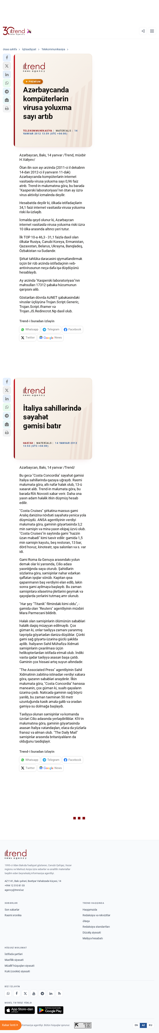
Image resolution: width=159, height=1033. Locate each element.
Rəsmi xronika (13, 915)
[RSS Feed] (59, 993)
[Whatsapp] (8, 993)
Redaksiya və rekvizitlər (96, 915)
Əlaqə (86, 921)
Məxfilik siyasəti (14, 959)
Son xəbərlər (12, 909)
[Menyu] (152, 31)
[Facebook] (16, 993)
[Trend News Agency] (15, 854)
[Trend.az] (17, 31)
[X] (25, 993)
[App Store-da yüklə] (20, 1010)
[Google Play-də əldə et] (50, 1010)
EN (136, 1025)
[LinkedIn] (50, 993)
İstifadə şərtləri (13, 954)
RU (150, 1025)
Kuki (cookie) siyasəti (17, 971)
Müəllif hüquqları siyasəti (19, 965)
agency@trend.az (14, 889)
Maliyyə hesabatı (93, 938)
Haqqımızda (90, 909)
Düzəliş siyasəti (92, 932)
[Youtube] (33, 993)
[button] (6, 57)
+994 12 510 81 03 (15, 885)
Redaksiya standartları (96, 926)
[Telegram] (42, 993)
